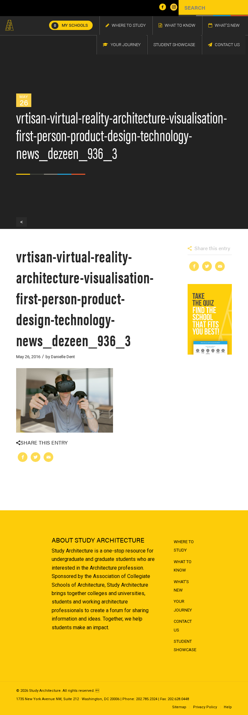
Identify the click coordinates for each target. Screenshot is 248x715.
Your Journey (183, 605)
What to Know (182, 566)
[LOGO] (9, 25)
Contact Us (183, 625)
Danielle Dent (63, 356)
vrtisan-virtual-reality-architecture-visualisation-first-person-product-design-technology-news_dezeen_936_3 (85, 297)
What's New (181, 586)
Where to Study (184, 546)
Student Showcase (185, 645)
